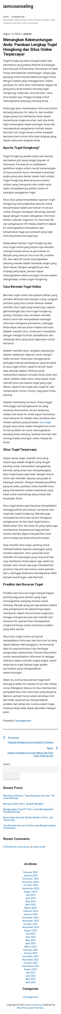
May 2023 (31, 940)
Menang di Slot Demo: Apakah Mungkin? (23, 804)
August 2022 (30, 969)
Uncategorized (23, 720)
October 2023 (30, 924)
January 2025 (30, 875)
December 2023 (31, 917)
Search (6, 764)
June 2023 (30, 937)
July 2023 (30, 934)
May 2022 (31, 979)
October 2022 (30, 963)
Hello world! (39, 847)
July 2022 (30, 972)
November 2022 (31, 959)
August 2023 (30, 930)
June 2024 (30, 898)
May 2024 (31, 901)
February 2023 (30, 950)
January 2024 (30, 914)
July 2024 (30, 895)
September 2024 (30, 888)
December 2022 (31, 956)
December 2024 (31, 878)
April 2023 (30, 943)
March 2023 (31, 946)
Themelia (38, 1007)
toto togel (45, 422)
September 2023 (30, 927)
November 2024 (31, 882)
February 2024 (30, 911)
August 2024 (30, 891)
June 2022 (30, 976)
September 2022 (30, 966)
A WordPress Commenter (16, 847)
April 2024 (30, 904)
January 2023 (30, 953)
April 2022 (30, 982)
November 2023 (31, 921)
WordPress (22, 1007)
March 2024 (31, 908)
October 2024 (30, 885)
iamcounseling (33, 1004)
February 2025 (30, 872)
